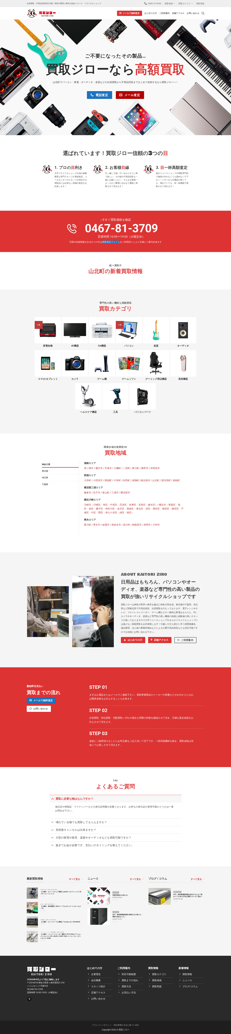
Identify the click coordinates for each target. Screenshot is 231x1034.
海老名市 (116, 524)
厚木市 (96, 524)
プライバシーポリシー (102, 1025)
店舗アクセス (178, 13)
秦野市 (144, 468)
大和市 (156, 524)
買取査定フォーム (111, 242)
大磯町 (117, 468)
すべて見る (74, 879)
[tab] (60, 464)
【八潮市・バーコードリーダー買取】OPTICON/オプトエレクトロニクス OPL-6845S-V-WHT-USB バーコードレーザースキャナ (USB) (60, 936)
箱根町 (176, 480)
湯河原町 (166, 480)
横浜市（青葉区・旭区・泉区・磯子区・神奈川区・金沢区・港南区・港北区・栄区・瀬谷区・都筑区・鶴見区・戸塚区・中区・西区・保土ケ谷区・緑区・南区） (133, 508)
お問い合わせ (193, 13)
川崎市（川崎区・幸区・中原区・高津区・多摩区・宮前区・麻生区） (120, 504)
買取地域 (169, 3)
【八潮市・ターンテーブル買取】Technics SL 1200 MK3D (60, 922)
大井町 (87, 480)
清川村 (126, 524)
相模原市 (137, 524)
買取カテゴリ (184, 3)
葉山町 (105, 492)
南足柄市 (145, 480)
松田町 (126, 480)
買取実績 (200, 3)
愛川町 (87, 524)
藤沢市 (99, 468)
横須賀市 (125, 492)
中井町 (117, 480)
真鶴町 (135, 480)
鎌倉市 (87, 492)
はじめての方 (150, 13)
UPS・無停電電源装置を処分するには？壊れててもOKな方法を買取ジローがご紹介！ (188, 895)
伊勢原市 (155, 468)
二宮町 (126, 468)
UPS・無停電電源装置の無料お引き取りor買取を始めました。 (126, 915)
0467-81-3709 (121, 228)
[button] (203, 13)
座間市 (147, 524)
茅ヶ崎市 (89, 468)
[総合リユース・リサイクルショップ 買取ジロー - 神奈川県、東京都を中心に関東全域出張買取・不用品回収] (41, 13)
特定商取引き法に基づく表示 (126, 1025)
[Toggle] (52, 798)
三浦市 (115, 492)
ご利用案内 (164, 13)
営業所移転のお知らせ (120, 895)
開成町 (108, 480)
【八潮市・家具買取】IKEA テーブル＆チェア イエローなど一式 (60, 907)
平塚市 (108, 468)
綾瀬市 (105, 524)
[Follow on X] (29, 999)
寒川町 (135, 468)
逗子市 (96, 492)
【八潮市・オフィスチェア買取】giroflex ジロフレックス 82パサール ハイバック (60, 893)
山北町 (155, 480)
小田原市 (98, 480)
